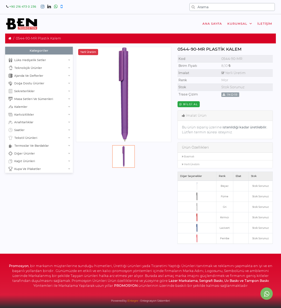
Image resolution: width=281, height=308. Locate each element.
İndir (232, 94)
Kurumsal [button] (237, 24)
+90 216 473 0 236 (22, 6)
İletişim (264, 24)
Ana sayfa (212, 24)
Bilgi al (190, 104)
